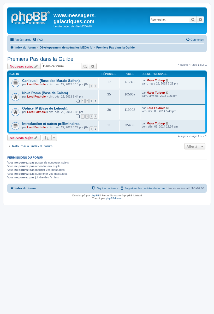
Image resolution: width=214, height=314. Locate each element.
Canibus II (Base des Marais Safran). (51, 81)
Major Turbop (156, 80)
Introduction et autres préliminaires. (51, 124)
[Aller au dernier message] (167, 80)
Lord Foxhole (36, 84)
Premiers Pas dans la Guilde (40, 59)
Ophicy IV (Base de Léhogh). (45, 108)
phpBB (95, 195)
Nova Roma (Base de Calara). (45, 93)
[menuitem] (38, 40)
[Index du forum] (31, 17)
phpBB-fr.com (114, 198)
